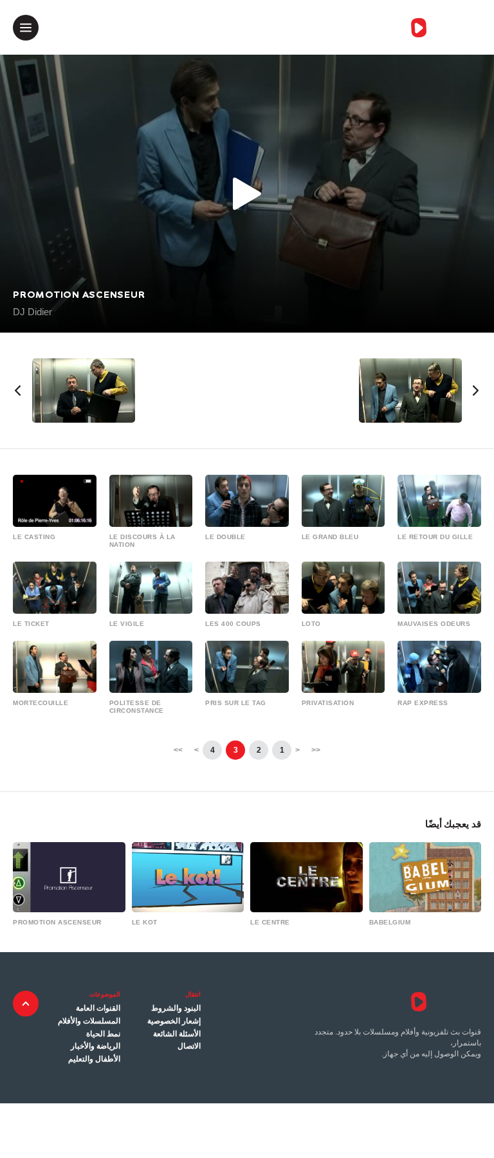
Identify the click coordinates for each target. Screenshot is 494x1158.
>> (178, 750)
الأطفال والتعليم (94, 1058)
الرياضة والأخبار (95, 1046)
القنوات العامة (98, 1008)
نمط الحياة (103, 1033)
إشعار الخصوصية (174, 1020)
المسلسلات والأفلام (89, 1020)
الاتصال (189, 1046)
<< (315, 750)
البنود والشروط (176, 1008)
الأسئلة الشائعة (177, 1033)
